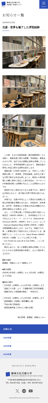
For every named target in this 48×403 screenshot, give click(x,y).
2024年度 (7, 354)
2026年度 (7, 338)
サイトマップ (17, 366)
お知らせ (7, 329)
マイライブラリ (30, 366)
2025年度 (7, 346)
